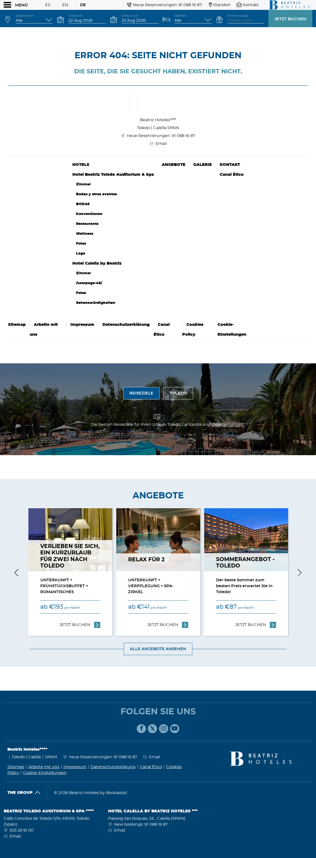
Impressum (82, 325)
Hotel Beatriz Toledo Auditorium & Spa (113, 174)
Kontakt (230, 165)
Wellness (84, 233)
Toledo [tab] (178, 393)
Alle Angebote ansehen (158, 649)
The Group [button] (20, 793)
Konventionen (89, 214)
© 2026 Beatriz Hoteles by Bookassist (90, 793)
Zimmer (83, 184)
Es (47, 5)
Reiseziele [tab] (141, 393)
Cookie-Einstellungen (44, 773)
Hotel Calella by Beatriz (96, 263)
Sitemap (17, 325)
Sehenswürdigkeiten (95, 303)
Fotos (81, 243)
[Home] (287, 5)
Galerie (202, 165)
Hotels (80, 165)
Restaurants (87, 224)
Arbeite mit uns (43, 767)
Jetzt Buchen (290, 19)
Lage (80, 253)
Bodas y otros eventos (96, 194)
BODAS (83, 204)
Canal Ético (232, 174)
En (65, 5)
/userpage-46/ (89, 283)
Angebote (173, 165)
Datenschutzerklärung (126, 325)
